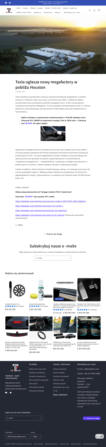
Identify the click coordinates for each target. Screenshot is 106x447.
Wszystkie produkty (36, 387)
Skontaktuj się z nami (61, 387)
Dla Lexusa (33, 383)
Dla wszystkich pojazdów (39, 380)
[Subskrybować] (69, 258)
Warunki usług (58, 380)
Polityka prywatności (61, 376)
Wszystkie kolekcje (36, 391)
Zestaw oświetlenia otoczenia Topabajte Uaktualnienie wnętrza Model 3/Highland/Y (88, 344)
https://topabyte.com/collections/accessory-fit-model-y (39, 206)
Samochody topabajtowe (37, 304)
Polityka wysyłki (59, 383)
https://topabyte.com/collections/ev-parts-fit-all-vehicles (39, 215)
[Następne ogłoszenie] (71, 3)
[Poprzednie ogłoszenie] (34, 3)
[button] (58, 12)
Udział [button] (20, 225)
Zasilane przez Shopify (25, 444)
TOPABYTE (14, 444)
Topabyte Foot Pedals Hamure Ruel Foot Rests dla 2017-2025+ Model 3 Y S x (89, 305)
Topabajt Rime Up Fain (12, 304)
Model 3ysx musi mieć (37, 369)
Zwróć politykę (58, 372)
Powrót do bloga (54, 234)
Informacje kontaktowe (90, 444)
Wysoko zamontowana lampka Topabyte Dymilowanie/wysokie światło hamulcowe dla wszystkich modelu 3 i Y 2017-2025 (16, 344)
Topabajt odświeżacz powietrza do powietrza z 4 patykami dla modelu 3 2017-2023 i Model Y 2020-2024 (65, 305)
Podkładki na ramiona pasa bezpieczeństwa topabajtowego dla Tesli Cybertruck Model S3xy (64, 344)
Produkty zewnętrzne (37, 372)
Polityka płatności (60, 369)
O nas (55, 391)
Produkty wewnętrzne (37, 376)
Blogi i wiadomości (60, 394)
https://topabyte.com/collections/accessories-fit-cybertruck (41, 211)
